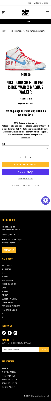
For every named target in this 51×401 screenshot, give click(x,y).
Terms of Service (9, 383)
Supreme (5, 291)
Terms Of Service (9, 379)
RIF (3, 317)
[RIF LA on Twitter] (4, 333)
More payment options (25, 178)
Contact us (9, 250)
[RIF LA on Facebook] (9, 333)
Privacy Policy (8, 375)
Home (3, 31)
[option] (25, 22)
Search (5, 368)
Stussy (5, 295)
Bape (4, 287)
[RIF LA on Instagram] (15, 333)
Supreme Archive (9, 298)
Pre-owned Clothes (10, 309)
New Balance (7, 280)
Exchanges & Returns (41, 2)
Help (29, 2)
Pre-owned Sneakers (11, 306)
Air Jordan (6, 269)
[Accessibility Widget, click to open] (45, 200)
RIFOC (4, 313)
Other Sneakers (9, 284)
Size (3, 144)
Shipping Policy (9, 372)
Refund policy (8, 386)
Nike (3, 272)
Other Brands (8, 302)
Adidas (5, 276)
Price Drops (7, 265)
